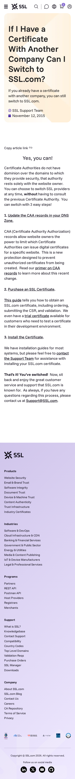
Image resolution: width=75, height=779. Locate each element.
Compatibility (12, 641)
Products (10, 471)
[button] (6, 6)
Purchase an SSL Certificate (31, 289)
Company (10, 682)
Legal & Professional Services (23, 564)
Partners (9, 583)
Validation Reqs (14, 655)
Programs (11, 576)
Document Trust (14, 492)
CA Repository (13, 708)
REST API (10, 588)
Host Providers (14, 598)
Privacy (9, 718)
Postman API (12, 593)
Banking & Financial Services (22, 540)
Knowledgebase (14, 631)
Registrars (11, 603)
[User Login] (69, 6)
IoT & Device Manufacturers (22, 560)
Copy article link (16, 148)
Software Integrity (16, 487)
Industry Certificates (17, 512)
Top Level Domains (16, 651)
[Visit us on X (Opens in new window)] (33, 769)
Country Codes (14, 646)
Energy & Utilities (15, 550)
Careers (9, 703)
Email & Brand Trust (16, 482)
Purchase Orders (15, 660)
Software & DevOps (17, 530)
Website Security (15, 478)
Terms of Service (15, 713)
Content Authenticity (17, 502)
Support (9, 620)
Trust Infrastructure (17, 507)
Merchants (11, 608)
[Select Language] (54, 6)
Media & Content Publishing (22, 555)
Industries (11, 524)
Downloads (11, 670)
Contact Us (11, 698)
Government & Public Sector (22, 545)
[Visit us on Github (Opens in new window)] (51, 769)
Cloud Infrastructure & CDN (22, 535)
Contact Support (14, 636)
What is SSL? (12, 626)
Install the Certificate (25, 337)
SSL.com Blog (13, 694)
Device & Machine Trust (19, 497)
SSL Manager (12, 665)
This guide (12, 300)
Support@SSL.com (42, 400)
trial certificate (37, 315)
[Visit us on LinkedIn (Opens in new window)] (24, 769)
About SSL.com (14, 689)
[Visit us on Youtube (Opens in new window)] (42, 769)
